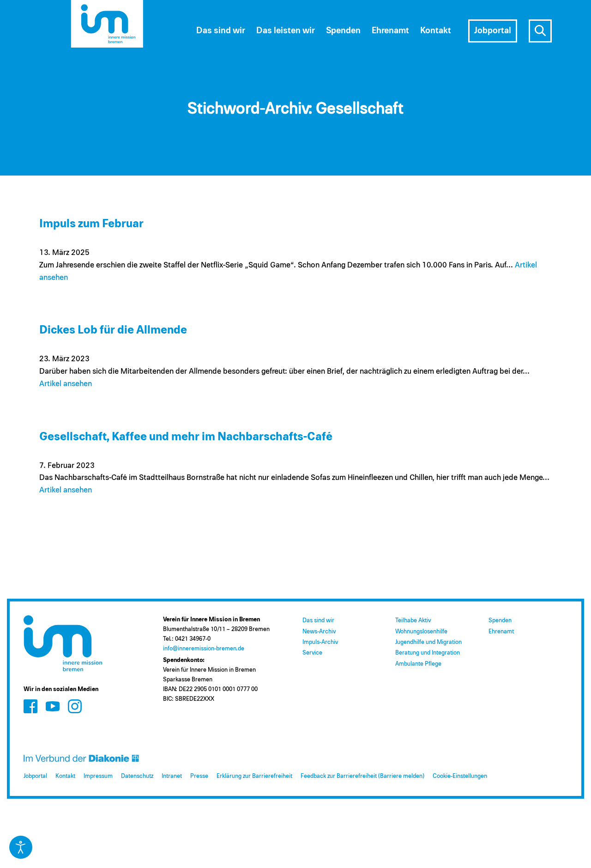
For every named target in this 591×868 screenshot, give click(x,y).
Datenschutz (137, 776)
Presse (199, 776)
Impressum (98, 776)
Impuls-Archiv (320, 642)
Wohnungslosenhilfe (421, 632)
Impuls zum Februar (91, 224)
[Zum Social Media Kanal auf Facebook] (30, 707)
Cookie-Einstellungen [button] (460, 776)
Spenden (500, 621)
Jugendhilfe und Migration (428, 642)
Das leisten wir (285, 30)
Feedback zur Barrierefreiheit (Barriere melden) (362, 776)
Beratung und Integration (427, 653)
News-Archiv (319, 632)
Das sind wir (318, 621)
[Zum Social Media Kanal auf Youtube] (53, 707)
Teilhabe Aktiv (413, 621)
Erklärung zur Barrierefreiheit (254, 776)
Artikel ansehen (65, 384)
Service (312, 653)
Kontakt (65, 776)
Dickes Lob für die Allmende (113, 330)
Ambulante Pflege (418, 664)
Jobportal (35, 776)
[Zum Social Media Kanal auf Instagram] (75, 707)
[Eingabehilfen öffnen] (20, 847)
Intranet (172, 776)
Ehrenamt (501, 632)
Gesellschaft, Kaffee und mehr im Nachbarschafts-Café (185, 437)
